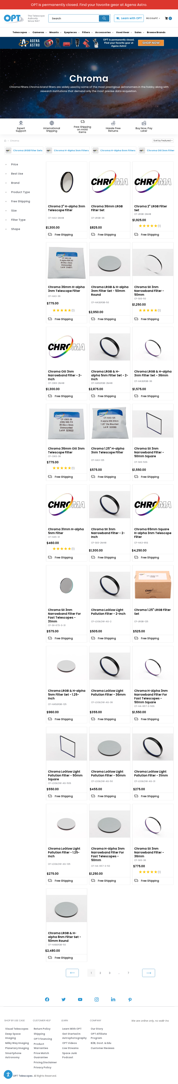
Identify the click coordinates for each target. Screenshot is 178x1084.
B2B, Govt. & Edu (101, 1043)
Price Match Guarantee (41, 1055)
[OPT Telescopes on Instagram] (97, 999)
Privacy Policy (42, 1067)
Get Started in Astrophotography (74, 1036)
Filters (86, 32)
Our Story (97, 1029)
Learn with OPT (131, 18)
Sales (138, 32)
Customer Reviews (102, 1048)
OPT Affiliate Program (99, 1036)
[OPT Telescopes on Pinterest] (130, 1000)
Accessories (103, 32)
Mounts (54, 32)
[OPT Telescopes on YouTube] (80, 999)
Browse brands (156, 32)
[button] (163, 141)
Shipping (39, 1034)
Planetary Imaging (17, 1048)
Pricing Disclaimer (45, 1062)
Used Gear (123, 32)
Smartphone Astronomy (13, 1055)
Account (152, 18)
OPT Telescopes (23, 1076)
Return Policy (42, 1029)
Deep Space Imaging (13, 1036)
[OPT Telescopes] (13, 18)
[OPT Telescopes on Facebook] (47, 999)
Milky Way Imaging (17, 1043)
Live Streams (70, 1048)
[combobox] (79, 18)
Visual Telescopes (16, 1029)
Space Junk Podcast (69, 1055)
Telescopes (20, 32)
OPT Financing (43, 1039)
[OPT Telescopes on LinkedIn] (113, 999)
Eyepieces (70, 32)
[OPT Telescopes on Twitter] (64, 999)
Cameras (39, 32)
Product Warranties (41, 1046)
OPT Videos (69, 1043)
